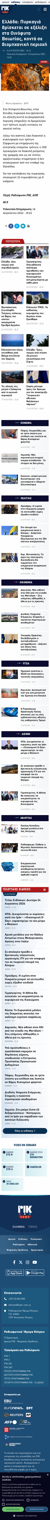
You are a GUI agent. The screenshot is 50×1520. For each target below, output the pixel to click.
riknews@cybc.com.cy (19, 1305)
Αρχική (12, 1239)
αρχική (5, 2)
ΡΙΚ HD (8, 1364)
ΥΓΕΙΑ (26, 663)
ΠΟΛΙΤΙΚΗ (26, 498)
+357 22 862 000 (16, 1299)
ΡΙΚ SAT (8, 1368)
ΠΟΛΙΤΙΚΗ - (8, 986)
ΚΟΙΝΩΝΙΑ (26, 423)
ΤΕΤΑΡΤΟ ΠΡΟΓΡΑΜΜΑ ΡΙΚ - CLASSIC (24, 1383)
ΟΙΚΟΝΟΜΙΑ (26, 582)
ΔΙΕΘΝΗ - (8, 928)
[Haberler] (36, 1169)
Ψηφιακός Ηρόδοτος (17, 1250)
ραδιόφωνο (41, 2)
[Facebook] (15, 1262)
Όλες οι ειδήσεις (24, 1131)
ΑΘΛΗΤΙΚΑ (26, 818)
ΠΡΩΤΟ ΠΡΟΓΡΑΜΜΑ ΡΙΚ (17, 1371)
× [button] (48, 1475)
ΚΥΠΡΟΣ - (8, 907)
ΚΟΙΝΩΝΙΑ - (9, 1086)
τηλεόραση (27, 2)
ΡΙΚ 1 (7, 1356)
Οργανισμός (37, 1250)
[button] (3, 1500)
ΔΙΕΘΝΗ (44, 62)
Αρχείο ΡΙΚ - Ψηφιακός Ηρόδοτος (21, 1342)
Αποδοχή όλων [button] (13, 1509)
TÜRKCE (32, 1227)
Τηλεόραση (36, 1239)
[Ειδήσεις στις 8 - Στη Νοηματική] (36, 1154)
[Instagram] (27, 1262)
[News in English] (12, 1184)
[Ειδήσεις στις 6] (12, 1169)
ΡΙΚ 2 (7, 1360)
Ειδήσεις (23, 1239)
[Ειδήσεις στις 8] (12, 1154)
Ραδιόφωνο (19, 1245)
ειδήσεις (15, 2)
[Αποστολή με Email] (23, 226)
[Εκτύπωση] (28, 226)
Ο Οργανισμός (11, 1338)
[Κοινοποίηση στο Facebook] (10, 226)
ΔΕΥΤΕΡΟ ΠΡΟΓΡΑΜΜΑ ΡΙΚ (18, 1375)
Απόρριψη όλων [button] (36, 1509)
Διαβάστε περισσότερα (34, 1496)
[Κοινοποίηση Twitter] (16, 226)
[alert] (25, 1496)
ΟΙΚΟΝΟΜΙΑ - (9, 1041)
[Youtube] (34, 1262)
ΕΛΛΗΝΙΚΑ (19, 1227)
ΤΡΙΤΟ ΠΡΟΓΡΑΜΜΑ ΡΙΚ (16, 1379)
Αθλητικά (32, 1245)
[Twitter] (21, 1262)
